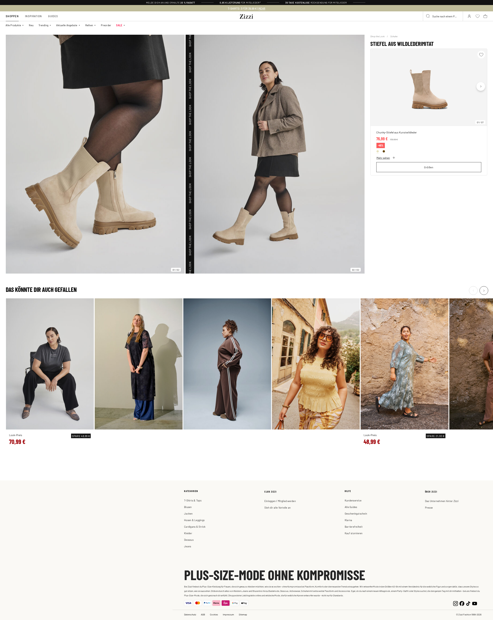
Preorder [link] (106, 25)
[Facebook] (461, 603)
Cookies (214, 614)
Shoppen (12, 16)
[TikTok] (468, 603)
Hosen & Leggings (194, 520)
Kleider (188, 533)
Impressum (228, 614)
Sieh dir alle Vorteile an (277, 507)
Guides (53, 16)
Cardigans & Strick (195, 526)
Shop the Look (377, 36)
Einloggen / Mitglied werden (280, 501)
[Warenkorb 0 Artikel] (485, 16)
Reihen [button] (89, 25)
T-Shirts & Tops (192, 500)
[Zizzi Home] (246, 16)
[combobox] (443, 16)
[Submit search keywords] (428, 16)
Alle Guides (351, 507)
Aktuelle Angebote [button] (66, 25)
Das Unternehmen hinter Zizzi (442, 501)
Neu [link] (31, 25)
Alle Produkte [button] (13, 25)
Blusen (188, 507)
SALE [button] (119, 25)
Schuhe (393, 36)
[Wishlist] (481, 54)
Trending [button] (43, 25)
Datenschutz (190, 614)
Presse (429, 507)
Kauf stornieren (354, 533)
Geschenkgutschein (356, 513)
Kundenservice (353, 500)
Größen (428, 167)
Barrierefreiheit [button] (354, 526)
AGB (203, 614)
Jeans (187, 546)
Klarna (348, 520)
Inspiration (33, 16)
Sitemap (243, 614)
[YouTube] (474, 603)
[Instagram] (455, 603)
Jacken (188, 513)
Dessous (189, 539)
